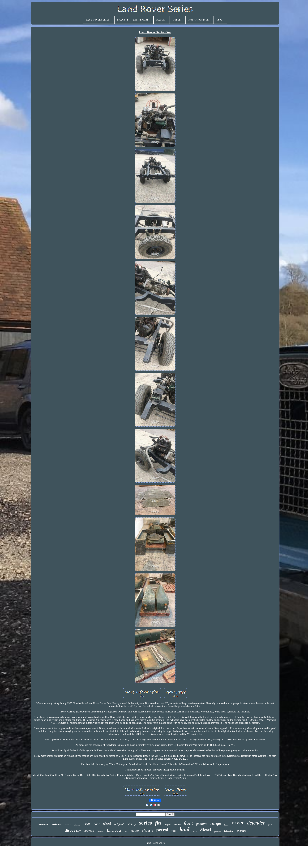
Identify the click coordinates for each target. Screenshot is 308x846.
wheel (107, 824)
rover (238, 822)
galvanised (217, 832)
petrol (162, 829)
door (97, 824)
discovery (73, 830)
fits (158, 823)
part (126, 831)
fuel (173, 830)
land (184, 829)
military (131, 824)
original (119, 824)
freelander (56, 824)
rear (86, 823)
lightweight (228, 831)
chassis (147, 830)
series (145, 823)
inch (195, 831)
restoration (43, 824)
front (188, 823)
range (215, 823)
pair (270, 824)
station (177, 824)
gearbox (89, 830)
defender (256, 823)
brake (226, 825)
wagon (168, 824)
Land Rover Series (155, 843)
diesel (205, 829)
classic (68, 824)
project (135, 830)
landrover (114, 830)
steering (77, 825)
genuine (201, 824)
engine (100, 831)
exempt (241, 830)
